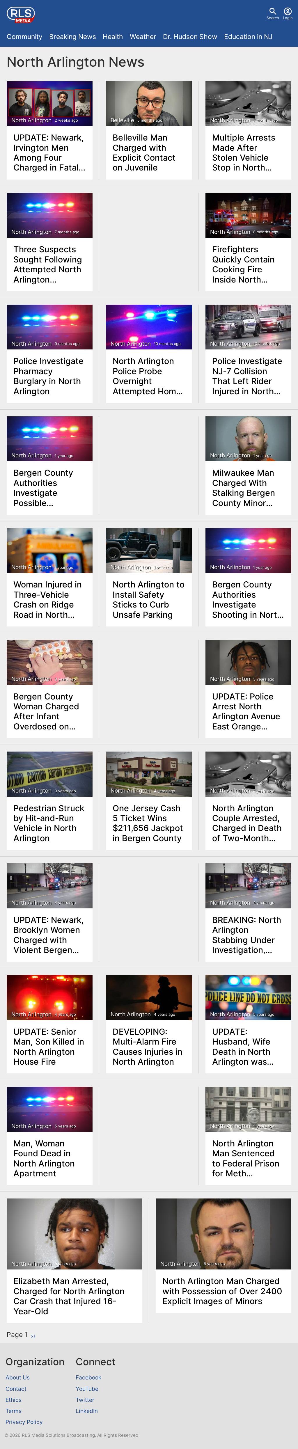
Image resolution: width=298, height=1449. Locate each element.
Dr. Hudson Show (190, 37)
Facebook (88, 1377)
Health (113, 37)
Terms (14, 1410)
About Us (18, 1377)
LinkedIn (87, 1410)
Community (24, 37)
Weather (143, 37)
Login (288, 17)
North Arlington (31, 120)
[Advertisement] (149, 229)
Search (273, 17)
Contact (16, 1388)
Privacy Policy (24, 1421)
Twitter (85, 1399)
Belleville (122, 120)
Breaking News (72, 37)
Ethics (14, 1399)
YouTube (87, 1388)
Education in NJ (248, 37)
